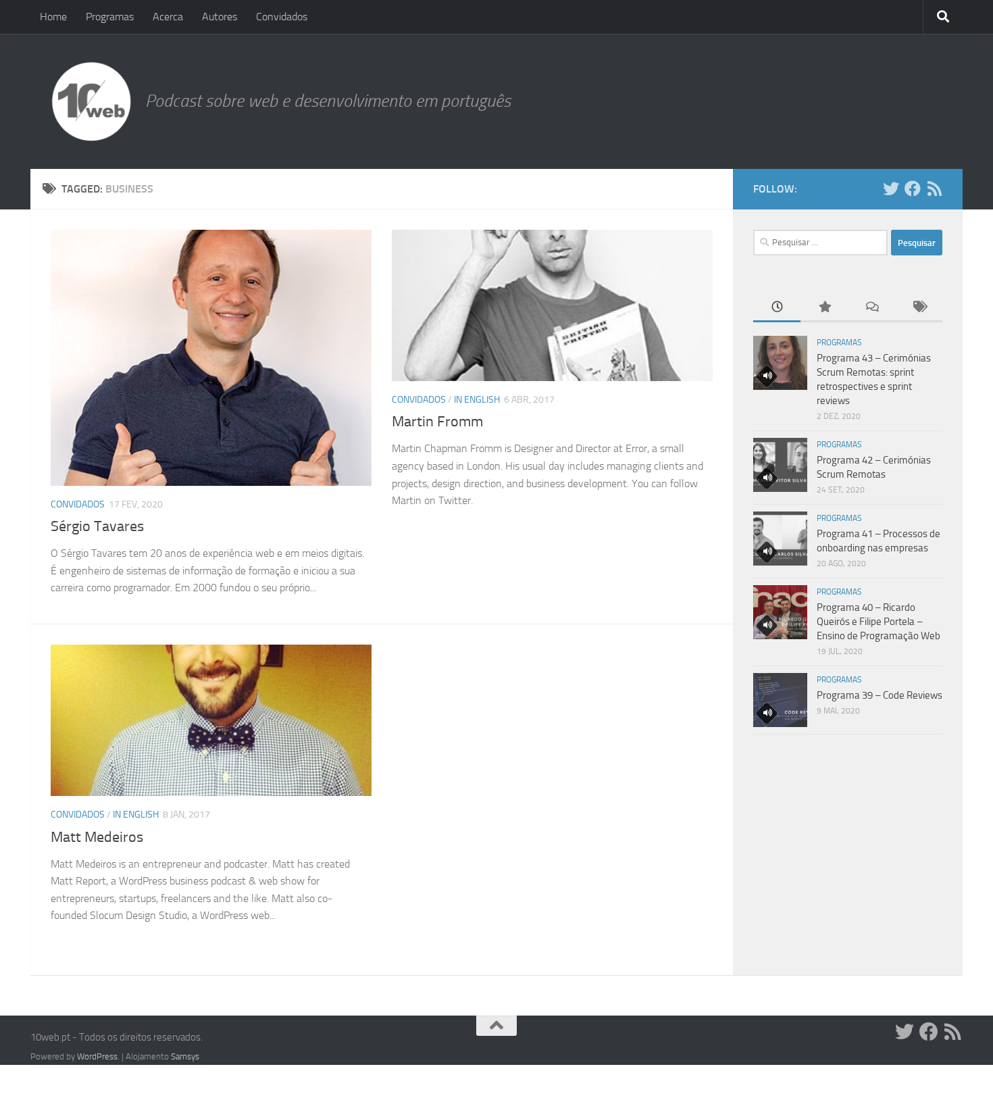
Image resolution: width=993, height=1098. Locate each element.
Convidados (281, 16)
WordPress (97, 1056)
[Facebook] (913, 188)
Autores (219, 16)
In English (477, 399)
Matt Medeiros (97, 837)
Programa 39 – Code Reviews (879, 695)
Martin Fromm (437, 421)
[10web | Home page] (91, 101)
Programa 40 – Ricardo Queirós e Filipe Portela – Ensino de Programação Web (878, 621)
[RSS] (934, 188)
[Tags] (918, 307)
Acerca (168, 16)
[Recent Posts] (776, 307)
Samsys (185, 1056)
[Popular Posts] (824, 307)
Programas (110, 16)
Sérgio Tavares (97, 526)
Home (53, 16)
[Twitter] (891, 188)
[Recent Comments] (871, 307)
